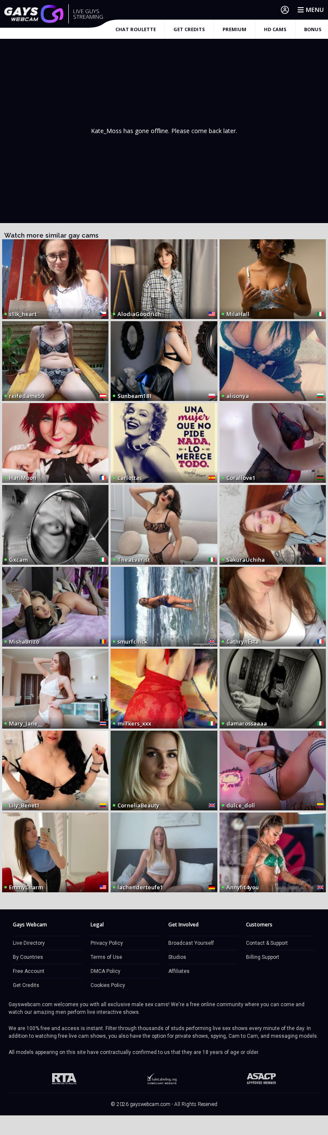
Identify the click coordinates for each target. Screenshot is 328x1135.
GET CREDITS (189, 29)
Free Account (28, 971)
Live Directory (29, 943)
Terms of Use (106, 957)
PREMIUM (234, 29)
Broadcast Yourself (191, 943)
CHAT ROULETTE (135, 29)
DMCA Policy (105, 971)
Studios (177, 957)
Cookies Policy (108, 985)
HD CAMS (275, 29)
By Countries (28, 957)
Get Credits (26, 985)
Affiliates (179, 971)
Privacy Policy (107, 943)
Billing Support (262, 957)
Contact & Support (267, 943)
